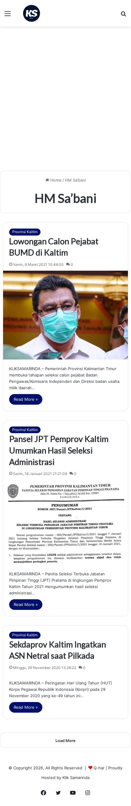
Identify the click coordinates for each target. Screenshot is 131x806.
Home (55, 180)
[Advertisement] (65, 101)
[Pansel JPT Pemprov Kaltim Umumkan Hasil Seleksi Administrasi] (65, 522)
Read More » (26, 399)
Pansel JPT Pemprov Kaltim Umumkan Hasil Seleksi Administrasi (58, 450)
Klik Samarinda (76, 777)
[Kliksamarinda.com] (31, 13)
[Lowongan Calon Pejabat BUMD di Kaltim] (65, 315)
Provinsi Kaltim (24, 231)
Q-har (99, 767)
